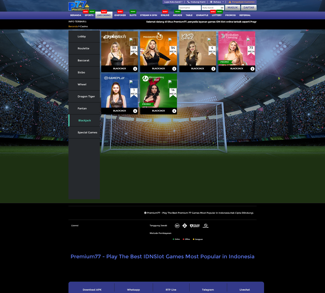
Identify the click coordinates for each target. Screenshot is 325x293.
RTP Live (171, 289)
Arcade (177, 15)
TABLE (189, 15)
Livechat (245, 289)
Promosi (230, 15)
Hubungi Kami (198, 2)
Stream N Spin (148, 15)
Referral (245, 15)
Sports (89, 15)
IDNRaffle (202, 15)
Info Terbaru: (77, 21)
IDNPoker (120, 15)
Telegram (208, 289)
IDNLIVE (165, 15)
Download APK (92, 289)
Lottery (217, 15)
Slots (133, 15)
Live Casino (104, 15)
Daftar (249, 7)
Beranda (75, 15)
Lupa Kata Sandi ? (173, 2)
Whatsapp (133, 289)
